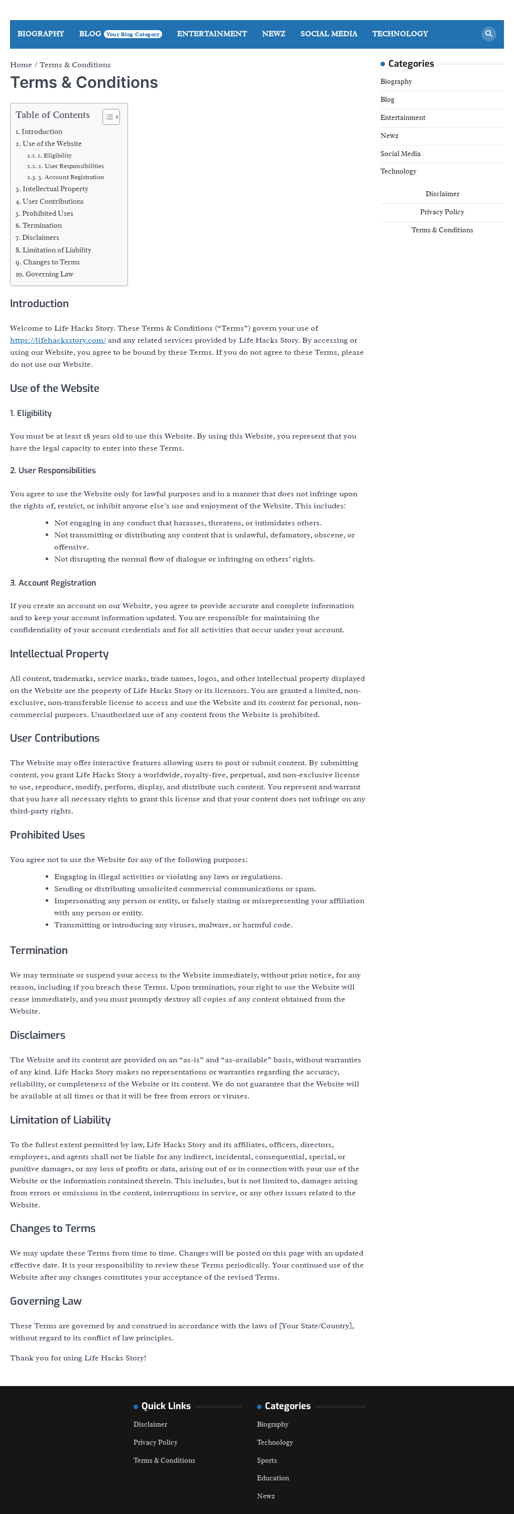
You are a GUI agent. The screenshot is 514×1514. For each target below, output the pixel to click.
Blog (119, 34)
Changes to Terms (51, 261)
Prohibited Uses (47, 213)
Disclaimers (40, 237)
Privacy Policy (442, 212)
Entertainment (212, 34)
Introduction (42, 131)
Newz (274, 34)
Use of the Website (52, 143)
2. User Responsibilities (71, 166)
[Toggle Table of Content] (106, 116)
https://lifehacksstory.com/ (58, 340)
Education (273, 1478)
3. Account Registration (71, 177)
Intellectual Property (55, 188)
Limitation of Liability (57, 249)
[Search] (488, 34)
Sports (267, 1460)
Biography (41, 34)
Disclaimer (442, 194)
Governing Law (49, 274)
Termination (42, 225)
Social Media (329, 34)
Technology (400, 34)
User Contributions (53, 201)
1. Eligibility (55, 155)
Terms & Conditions (442, 230)
